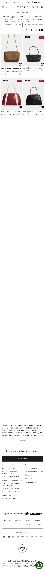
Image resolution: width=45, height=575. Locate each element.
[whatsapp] (39, 565)
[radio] (36, 30)
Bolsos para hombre (34, 25)
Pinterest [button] (38, 524)
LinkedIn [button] (28, 524)
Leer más (22, 441)
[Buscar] (7, 7)
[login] (38, 7)
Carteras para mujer (12, 25)
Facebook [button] (17, 520)
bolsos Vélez (32, 428)
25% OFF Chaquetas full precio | (22, 2)
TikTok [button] (27, 520)
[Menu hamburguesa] (3, 7)
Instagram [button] (7, 520)
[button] (32, 7)
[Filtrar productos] (30, 30)
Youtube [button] (38, 520)
